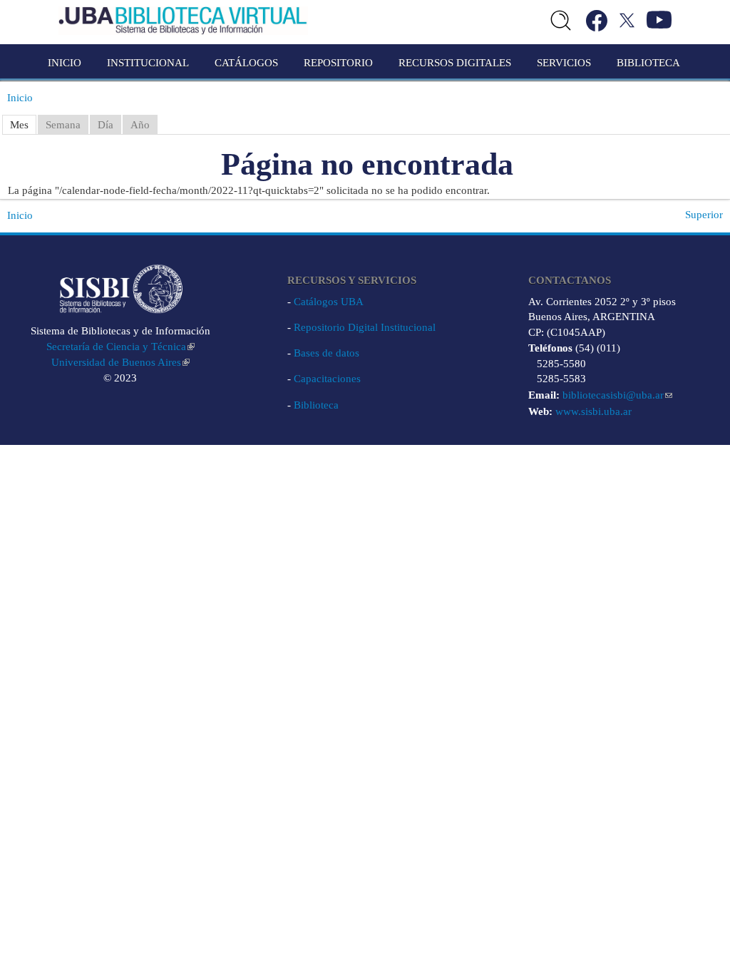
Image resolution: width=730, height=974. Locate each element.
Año (140, 124)
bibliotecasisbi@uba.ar (613, 395)
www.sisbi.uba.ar (593, 411)
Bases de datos (326, 353)
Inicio (64, 62)
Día (105, 124)
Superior (704, 214)
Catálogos (246, 62)
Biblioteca (316, 405)
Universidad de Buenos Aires (116, 362)
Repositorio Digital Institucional (365, 327)
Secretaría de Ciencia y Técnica (116, 346)
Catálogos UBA (329, 301)
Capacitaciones (327, 378)
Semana (63, 124)
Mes (19, 124)
